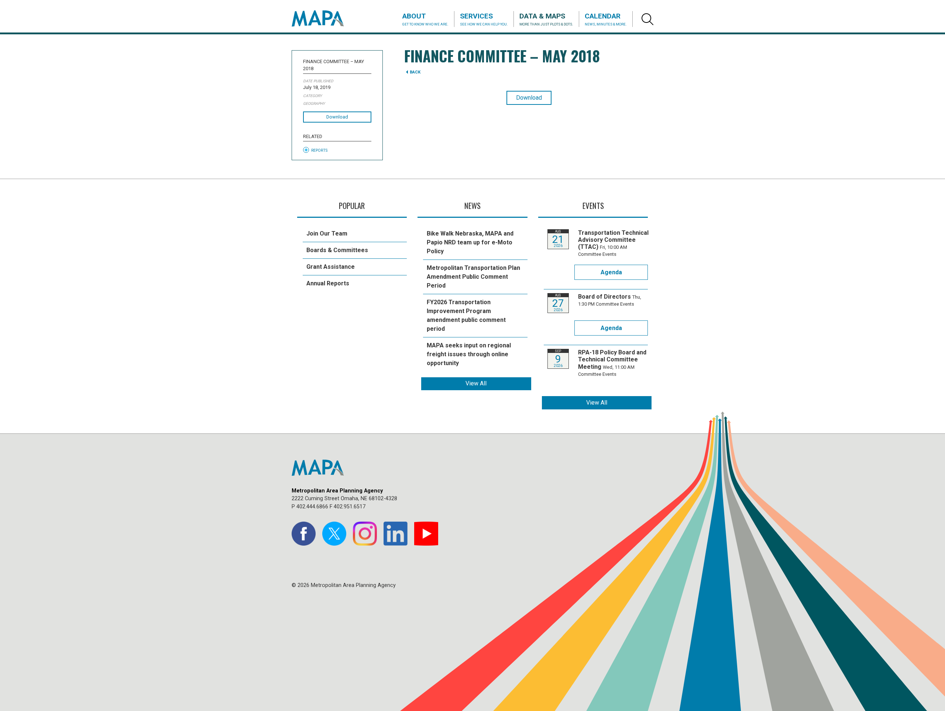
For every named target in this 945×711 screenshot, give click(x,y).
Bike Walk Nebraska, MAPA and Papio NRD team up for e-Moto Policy (470, 242)
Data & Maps (546, 19)
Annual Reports (327, 283)
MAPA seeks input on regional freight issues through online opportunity (469, 354)
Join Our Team (326, 233)
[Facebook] (304, 534)
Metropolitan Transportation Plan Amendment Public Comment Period (473, 276)
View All (476, 383)
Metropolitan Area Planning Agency (325, 18)
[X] (334, 534)
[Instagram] (365, 534)
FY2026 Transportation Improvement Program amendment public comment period (466, 315)
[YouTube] (426, 534)
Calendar (606, 19)
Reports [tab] (319, 150)
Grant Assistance (330, 266)
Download (337, 117)
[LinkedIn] (396, 534)
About (425, 19)
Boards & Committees (337, 250)
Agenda (611, 272)
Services (484, 19)
